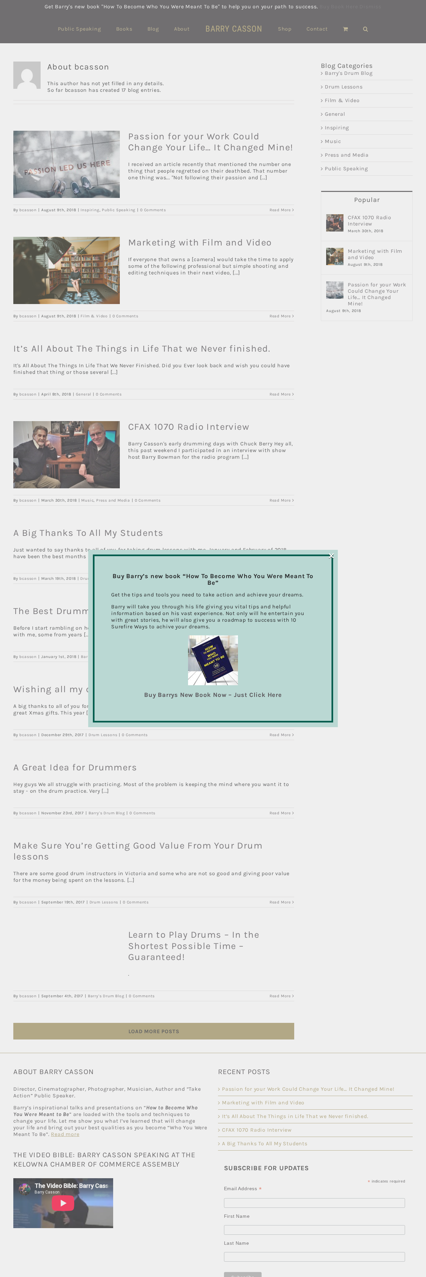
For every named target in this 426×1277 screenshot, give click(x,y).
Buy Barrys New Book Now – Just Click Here (213, 695)
